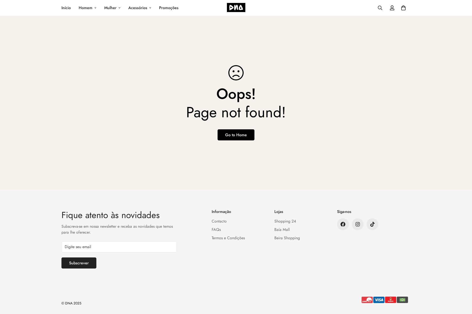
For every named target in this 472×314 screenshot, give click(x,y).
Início (66, 8)
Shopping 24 (285, 221)
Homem (85, 8)
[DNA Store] (236, 7)
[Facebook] (343, 224)
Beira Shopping (287, 238)
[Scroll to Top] (462, 287)
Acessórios (137, 8)
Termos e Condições (228, 238)
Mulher (110, 8)
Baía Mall (282, 229)
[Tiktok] (372, 224)
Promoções (168, 8)
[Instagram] (358, 224)
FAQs (216, 229)
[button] (403, 8)
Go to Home (236, 135)
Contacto (219, 221)
